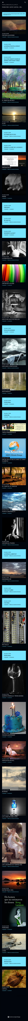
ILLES (3, 123)
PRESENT (7, 207)
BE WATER (7, 220)
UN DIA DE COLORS (8, 283)
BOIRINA (5, 791)
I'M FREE (6, 603)
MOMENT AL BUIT (9, 233)
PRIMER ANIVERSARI (8, 735)
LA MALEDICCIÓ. (7, 258)
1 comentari (11, 209)
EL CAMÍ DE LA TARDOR (9, 486)
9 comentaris (9, 736)
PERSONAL (7, 402)
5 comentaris (9, 321)
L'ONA (4, 950)
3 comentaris (11, 149)
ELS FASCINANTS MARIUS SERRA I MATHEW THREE (12, 59)
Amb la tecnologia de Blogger (15, 1016)
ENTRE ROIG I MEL (8, 890)
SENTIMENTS (6, 391)
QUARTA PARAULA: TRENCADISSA (12, 696)
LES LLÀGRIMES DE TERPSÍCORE (12, 864)
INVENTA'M (7, 961)
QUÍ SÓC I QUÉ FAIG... (14, 7)
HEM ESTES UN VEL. (8, 760)
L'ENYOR (6, 415)
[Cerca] (25, 2)
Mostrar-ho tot (7, 14)
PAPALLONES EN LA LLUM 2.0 (10, 4)
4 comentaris (11, 47)
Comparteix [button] (4, 36)
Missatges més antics (21, 995)
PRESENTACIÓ (6, 167)
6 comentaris (11, 657)
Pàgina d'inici (5, 7)
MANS (4, 196)
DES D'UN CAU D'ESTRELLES (11, 319)
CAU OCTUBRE (8, 590)
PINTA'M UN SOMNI (8, 35)
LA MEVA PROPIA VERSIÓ (12, 46)
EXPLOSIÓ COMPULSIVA (9, 366)
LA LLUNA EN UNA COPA (10, 817)
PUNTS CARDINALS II (8, 511)
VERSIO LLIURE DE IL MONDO (13, 147)
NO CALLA (5, 644)
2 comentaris (9, 198)
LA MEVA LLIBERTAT (10, 554)
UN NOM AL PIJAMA (8, 543)
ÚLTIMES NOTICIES (10, 134)
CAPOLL (4, 989)
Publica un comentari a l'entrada (13, 36)
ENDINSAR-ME (6, 579)
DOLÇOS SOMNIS (9, 330)
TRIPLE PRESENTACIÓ (9, 432)
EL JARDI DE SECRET (8, 100)
